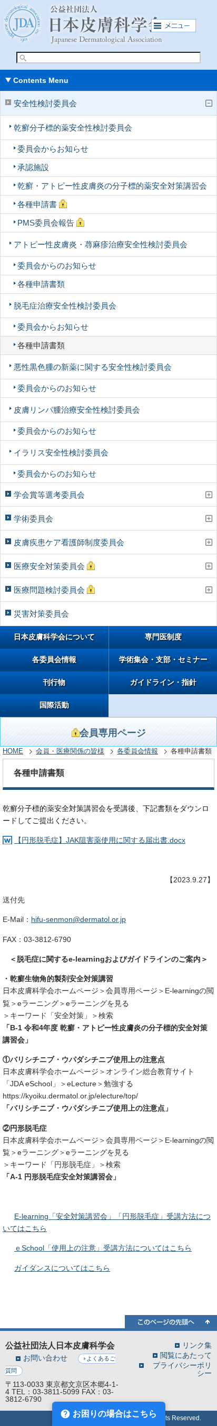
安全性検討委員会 (45, 103)
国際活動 (54, 705)
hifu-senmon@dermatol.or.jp (78, 919)
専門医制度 (163, 637)
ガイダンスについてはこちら (62, 1268)
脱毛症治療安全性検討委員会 (65, 305)
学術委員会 (33, 518)
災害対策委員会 (41, 613)
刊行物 (54, 682)
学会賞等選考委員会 (49, 494)
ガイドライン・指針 (163, 682)
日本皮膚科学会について (54, 637)
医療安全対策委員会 (50, 566)
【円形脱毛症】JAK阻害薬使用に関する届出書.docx (99, 840)
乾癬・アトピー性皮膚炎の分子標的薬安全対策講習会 (112, 185)
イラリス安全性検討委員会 (61, 452)
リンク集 (197, 1345)
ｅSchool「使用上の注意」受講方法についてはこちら (103, 1248)
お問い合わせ (45, 1358)
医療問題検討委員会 (50, 589)
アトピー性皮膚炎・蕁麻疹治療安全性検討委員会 (101, 244)
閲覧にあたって (186, 1355)
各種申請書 (38, 204)
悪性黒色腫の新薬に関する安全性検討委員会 (93, 366)
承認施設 (33, 167)
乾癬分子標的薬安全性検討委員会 (73, 127)
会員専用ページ (113, 733)
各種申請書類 (41, 283)
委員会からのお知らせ (56, 265)
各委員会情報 (54, 660)
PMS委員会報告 (46, 222)
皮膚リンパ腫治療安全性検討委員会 (77, 409)
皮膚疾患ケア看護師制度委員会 (69, 542)
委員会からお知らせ (52, 148)
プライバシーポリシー (182, 1369)
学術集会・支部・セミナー (163, 660)
